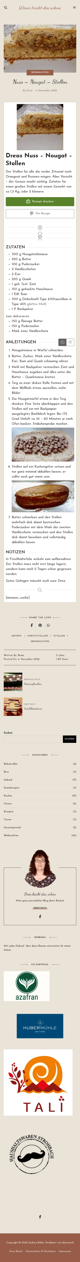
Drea (29, 90)
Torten (7, 819)
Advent (17, 636)
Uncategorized (12, 827)
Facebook (40, 916)
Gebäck (8, 780)
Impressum (65, 1251)
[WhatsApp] (48, 626)
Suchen (8, 733)
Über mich (40, 908)
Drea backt (16, 1251)
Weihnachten (40, 72)
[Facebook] (31, 626)
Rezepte (8, 811)
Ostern (8, 803)
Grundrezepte (11, 787)
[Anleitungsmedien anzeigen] (62, 342)
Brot (6, 772)
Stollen (59, 636)
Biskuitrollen (10, 764)
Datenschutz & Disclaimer (41, 1251)
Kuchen (8, 795)
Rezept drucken (42, 201)
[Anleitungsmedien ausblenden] (70, 342)
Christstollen (37, 636)
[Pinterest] (40, 626)
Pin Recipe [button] (42, 213)
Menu (74, 7)
